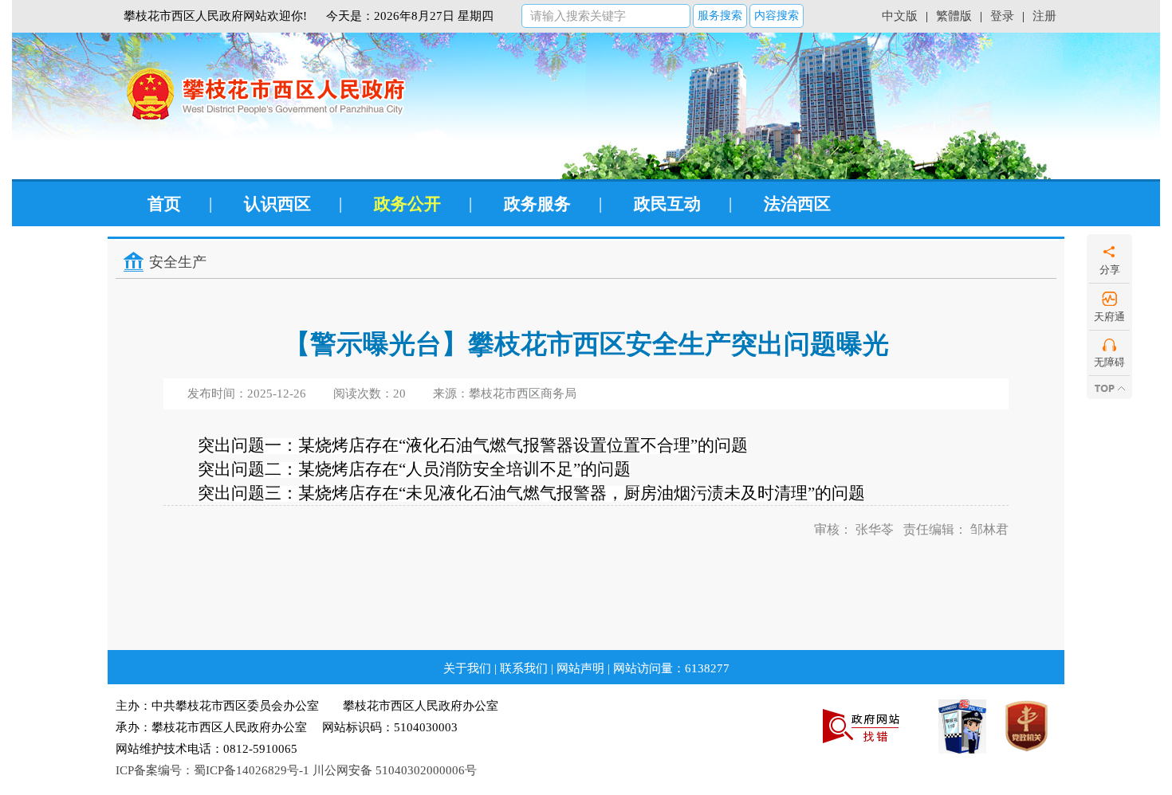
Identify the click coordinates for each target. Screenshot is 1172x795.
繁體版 (954, 16)
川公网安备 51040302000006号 (395, 770)
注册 (1044, 16)
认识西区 (277, 203)
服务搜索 (720, 16)
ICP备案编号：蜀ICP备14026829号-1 (212, 770)
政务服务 (537, 203)
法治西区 (797, 203)
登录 (1002, 16)
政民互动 (667, 203)
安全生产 (177, 262)
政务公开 (407, 203)
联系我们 (524, 668)
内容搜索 (776, 16)
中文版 (900, 16)
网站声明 (580, 668)
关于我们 (467, 668)
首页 (164, 203)
